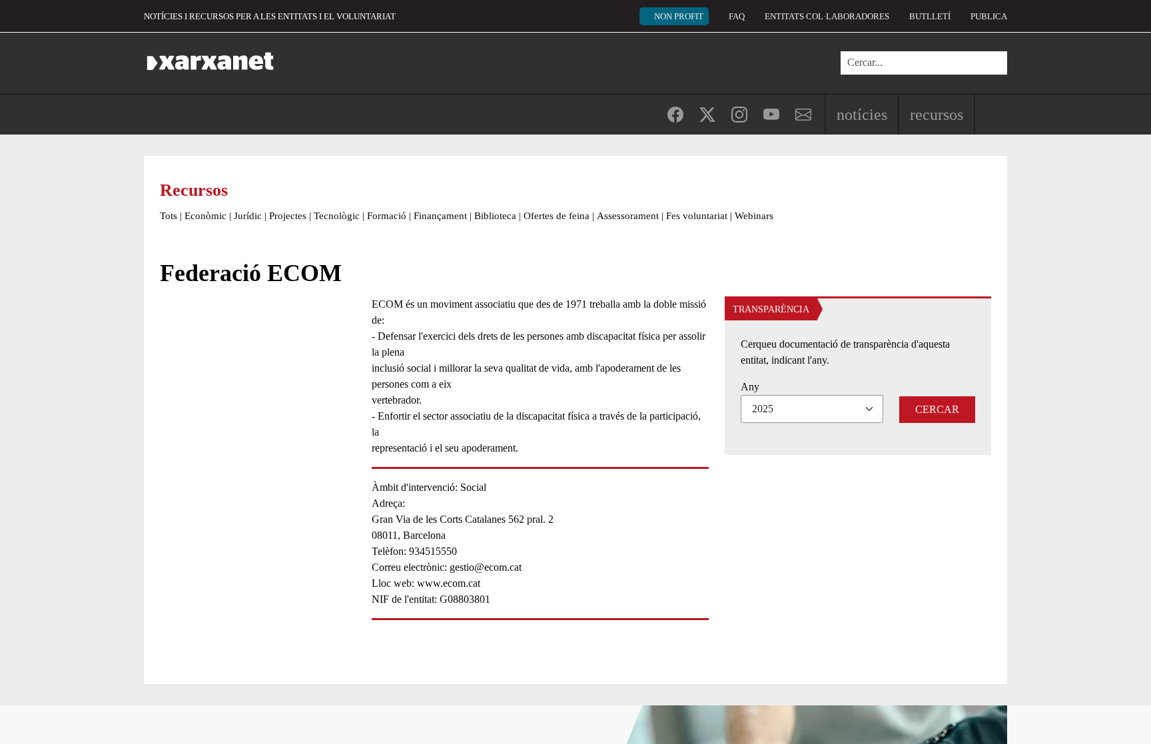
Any (750, 386)
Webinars (754, 215)
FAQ (737, 16)
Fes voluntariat (696, 215)
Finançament (440, 215)
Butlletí (930, 16)
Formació (386, 215)
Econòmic (205, 215)
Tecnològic (337, 215)
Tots (168, 215)
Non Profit (678, 16)
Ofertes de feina (556, 215)
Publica (988, 16)
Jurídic (248, 215)
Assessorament (628, 215)
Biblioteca (495, 215)
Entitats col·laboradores (827, 16)
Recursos (936, 114)
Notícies (862, 114)
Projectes (287, 215)
